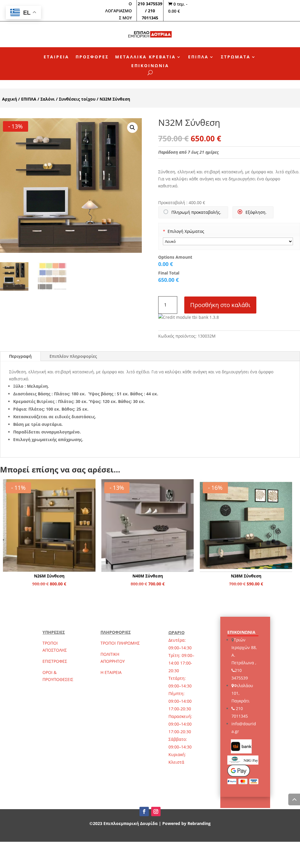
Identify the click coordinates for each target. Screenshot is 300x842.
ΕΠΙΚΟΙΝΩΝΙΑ (150, 66)
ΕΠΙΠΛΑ (198, 57)
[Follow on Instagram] (156, 811)
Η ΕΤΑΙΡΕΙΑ (111, 672)
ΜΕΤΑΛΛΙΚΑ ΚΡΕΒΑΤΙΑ (145, 57)
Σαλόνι (47, 99)
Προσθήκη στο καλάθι (220, 305)
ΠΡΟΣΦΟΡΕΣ (92, 57)
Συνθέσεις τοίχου (77, 99)
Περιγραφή (20, 356)
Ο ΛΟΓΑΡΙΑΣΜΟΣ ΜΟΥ (118, 11)
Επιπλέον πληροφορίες (73, 356)
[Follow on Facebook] (144, 811)
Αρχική (9, 99)
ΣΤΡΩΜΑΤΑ (235, 57)
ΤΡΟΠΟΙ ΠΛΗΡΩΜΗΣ (120, 643)
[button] (132, 127)
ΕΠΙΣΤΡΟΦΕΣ (54, 661)
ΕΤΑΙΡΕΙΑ (56, 57)
